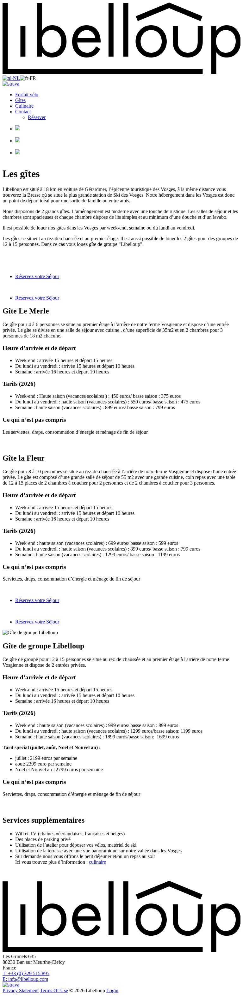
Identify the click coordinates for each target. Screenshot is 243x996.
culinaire (97, 862)
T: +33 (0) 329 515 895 (26, 973)
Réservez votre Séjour (37, 276)
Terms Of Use (54, 990)
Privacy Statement (21, 990)
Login (112, 990)
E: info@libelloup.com (25, 979)
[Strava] (11, 83)
